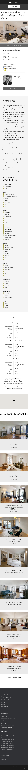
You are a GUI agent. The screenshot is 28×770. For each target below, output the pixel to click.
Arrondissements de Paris (7, 739)
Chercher (14, 6)
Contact (3, 702)
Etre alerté (14, 89)
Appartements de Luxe (6, 741)
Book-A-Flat (14, 2)
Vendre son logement (6, 727)
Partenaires (4, 708)
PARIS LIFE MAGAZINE (6, 753)
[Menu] (2, 2)
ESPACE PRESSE (5, 710)
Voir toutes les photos (14, 45)
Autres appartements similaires (14, 678)
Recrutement (4, 706)
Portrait (3, 757)
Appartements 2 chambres (7, 745)
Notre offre (4, 716)
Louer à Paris (4, 724)
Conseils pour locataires (7, 749)
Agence (3, 704)
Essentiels (3, 759)
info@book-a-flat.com (6, 700)
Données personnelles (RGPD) (17, 768)
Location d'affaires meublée (8, 736)
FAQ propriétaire (5, 720)
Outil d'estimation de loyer (7, 725)
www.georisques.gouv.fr (14, 162)
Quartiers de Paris (5, 737)
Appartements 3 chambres (7, 747)
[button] (25, 31)
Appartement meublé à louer (8, 718)
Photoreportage (5, 755)
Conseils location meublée (7, 722)
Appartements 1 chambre (7, 743)
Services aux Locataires (7, 734)
